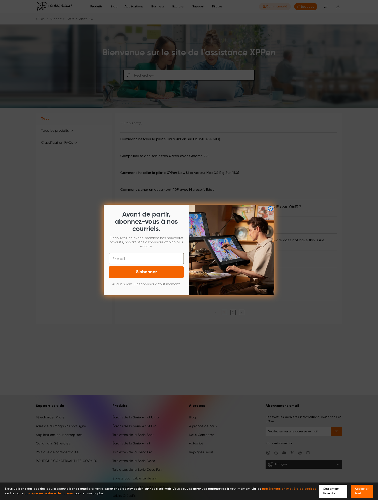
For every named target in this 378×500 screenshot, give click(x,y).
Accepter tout (361, 491)
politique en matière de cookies (49, 493)
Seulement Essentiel (331, 491)
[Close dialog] (270, 208)
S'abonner (146, 272)
